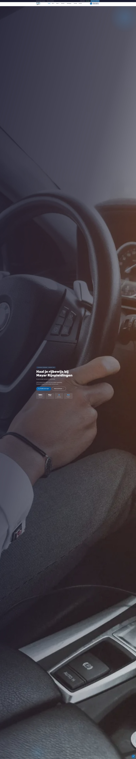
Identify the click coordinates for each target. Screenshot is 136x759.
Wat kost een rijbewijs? (120, 746)
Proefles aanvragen (44, 388)
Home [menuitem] (49, 3)
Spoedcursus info (128, 746)
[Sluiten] (133, 726)
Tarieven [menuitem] (75, 3)
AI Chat (120, 728)
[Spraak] (116, 751)
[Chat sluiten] (133, 756)
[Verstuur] (133, 751)
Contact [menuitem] (80, 3)
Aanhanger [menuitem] (69, 3)
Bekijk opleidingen (58, 388)
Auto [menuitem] (53, 3)
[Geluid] (131, 726)
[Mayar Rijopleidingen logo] (38, 3)
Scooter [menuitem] (62, 3)
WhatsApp (130, 728)
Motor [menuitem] (57, 3)
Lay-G (127, 753)
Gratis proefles (118, 748)
